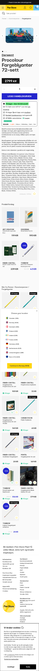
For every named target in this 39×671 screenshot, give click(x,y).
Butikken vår (7, 568)
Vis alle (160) (24, 594)
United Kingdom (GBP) (16, 352)
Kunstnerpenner (14, 18)
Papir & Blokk (24, 568)
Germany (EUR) (14, 344)
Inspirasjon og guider (9, 575)
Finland (22, 621)
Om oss (5, 566)
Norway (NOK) (13, 322)
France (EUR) (13, 340)
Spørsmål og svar (8, 564)
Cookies (5, 591)
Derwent (8, 55)
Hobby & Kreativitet (26, 563)
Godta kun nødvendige (11, 659)
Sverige (22, 618)
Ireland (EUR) (13, 335)
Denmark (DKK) (14, 327)
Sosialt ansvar (7, 582)
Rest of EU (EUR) (14, 357)
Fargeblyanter (26, 18)
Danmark (23, 620)
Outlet (22, 572)
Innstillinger (11, 667)
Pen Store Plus (7, 573)
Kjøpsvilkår (6, 586)
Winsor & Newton (25, 592)
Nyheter (22, 574)
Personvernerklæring (9, 589)
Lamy (21, 585)
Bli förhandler (7, 580)
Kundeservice (7, 562)
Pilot (21, 583)
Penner (4, 18)
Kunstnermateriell (26, 561)
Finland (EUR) (13, 331)
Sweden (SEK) (14, 318)
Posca (22, 590)
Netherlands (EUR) (15, 348)
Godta (28, 667)
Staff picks (23, 577)
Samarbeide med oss (9, 577)
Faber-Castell (24, 587)
